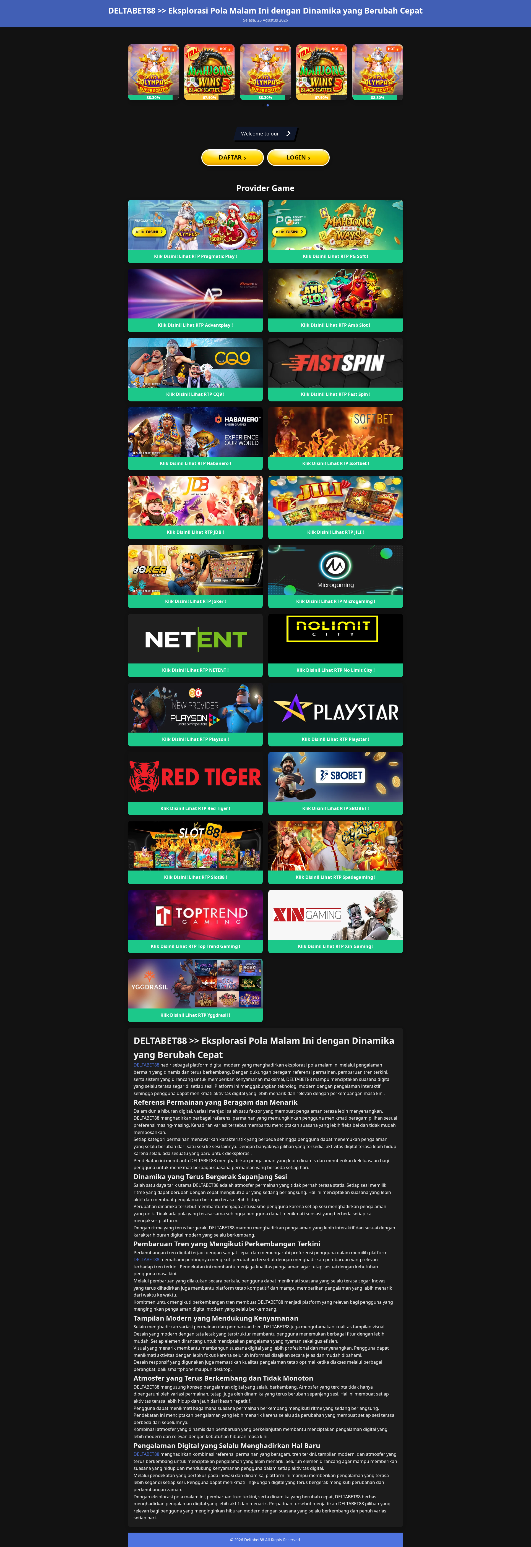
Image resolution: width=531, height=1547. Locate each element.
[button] (263, 105)
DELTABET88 (146, 1065)
